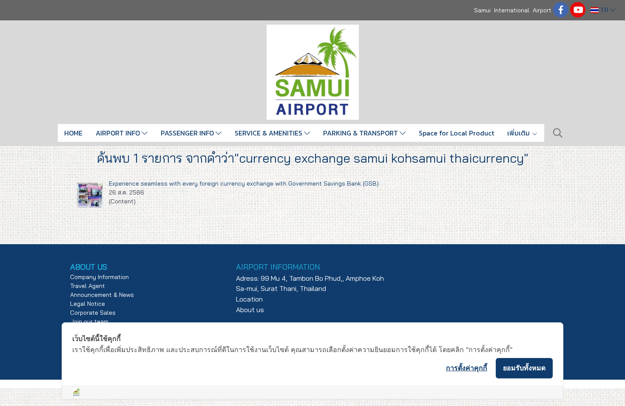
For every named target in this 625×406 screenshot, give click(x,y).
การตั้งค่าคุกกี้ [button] (466, 368)
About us (250, 309)
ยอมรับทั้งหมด (524, 368)
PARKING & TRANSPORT (361, 133)
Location (249, 299)
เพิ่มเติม (519, 133)
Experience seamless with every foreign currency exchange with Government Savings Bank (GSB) (244, 183)
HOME (73, 133)
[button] (557, 133)
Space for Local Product (456, 133)
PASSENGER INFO (188, 133)
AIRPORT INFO (119, 133)
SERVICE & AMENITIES (269, 133)
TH (604, 10)
